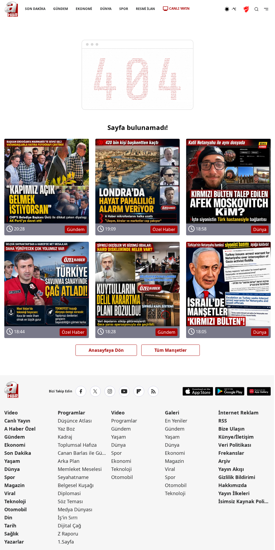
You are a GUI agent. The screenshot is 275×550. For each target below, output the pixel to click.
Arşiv (224, 461)
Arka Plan (68, 461)
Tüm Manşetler (170, 350)
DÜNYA (105, 8)
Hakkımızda (232, 485)
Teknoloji (15, 501)
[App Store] (198, 391)
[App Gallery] (259, 391)
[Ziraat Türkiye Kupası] (247, 9)
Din (8, 517)
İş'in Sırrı (68, 517)
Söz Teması (70, 501)
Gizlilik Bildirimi (236, 477)
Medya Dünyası (75, 509)
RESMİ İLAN (145, 8)
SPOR (123, 8)
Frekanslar (231, 453)
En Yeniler (176, 420)
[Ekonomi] (207, 9)
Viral (9, 493)
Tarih (10, 525)
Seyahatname (73, 477)
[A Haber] (11, 9)
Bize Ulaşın (231, 428)
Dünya (12, 469)
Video (11, 412)
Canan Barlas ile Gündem (84, 453)
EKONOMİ (84, 8)
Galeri (172, 412)
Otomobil (15, 509)
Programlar (71, 412)
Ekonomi (14, 445)
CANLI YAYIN (179, 8)
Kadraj (65, 437)
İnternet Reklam (238, 412)
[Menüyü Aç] (266, 9)
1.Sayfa (66, 541)
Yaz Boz (66, 428)
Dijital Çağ (69, 525)
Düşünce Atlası (75, 420)
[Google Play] (229, 391)
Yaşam (12, 461)
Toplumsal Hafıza (77, 445)
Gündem (14, 437)
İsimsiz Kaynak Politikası (244, 501)
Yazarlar (14, 541)
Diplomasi (69, 493)
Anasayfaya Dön (106, 350)
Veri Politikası (234, 445)
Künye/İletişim (236, 437)
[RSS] (153, 391)
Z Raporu (68, 533)
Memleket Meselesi (80, 469)
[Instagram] (109, 391)
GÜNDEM (60, 8)
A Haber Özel (19, 428)
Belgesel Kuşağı (76, 485)
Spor (9, 477)
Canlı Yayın (17, 420)
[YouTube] (124, 391)
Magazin (14, 485)
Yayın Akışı (231, 469)
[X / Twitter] (95, 391)
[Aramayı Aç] (256, 9)
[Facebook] (80, 391)
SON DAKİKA (35, 8)
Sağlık (11, 533)
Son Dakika (17, 453)
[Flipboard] (138, 391)
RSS (222, 420)
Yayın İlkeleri (233, 493)
